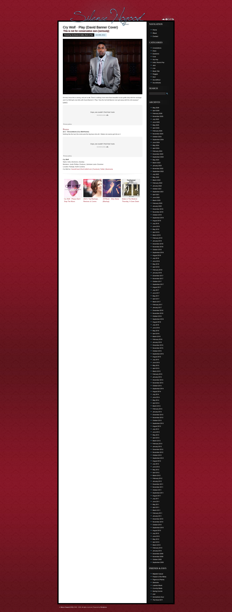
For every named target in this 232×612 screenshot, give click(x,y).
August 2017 (157, 287)
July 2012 (156, 464)
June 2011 (156, 501)
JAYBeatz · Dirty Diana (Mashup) (111, 200)
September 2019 (158, 218)
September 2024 (158, 139)
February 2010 (157, 548)
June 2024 (156, 142)
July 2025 (156, 119)
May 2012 (156, 470)
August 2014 (157, 391)
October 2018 (157, 249)
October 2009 (157, 559)
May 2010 (156, 539)
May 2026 (156, 108)
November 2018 (158, 247)
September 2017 (158, 284)
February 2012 (157, 478)
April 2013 (156, 438)
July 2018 (156, 258)
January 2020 (157, 206)
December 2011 (158, 484)
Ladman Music (157, 585)
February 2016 (157, 339)
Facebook (96, 169)
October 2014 (157, 386)
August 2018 (157, 255)
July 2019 (156, 223)
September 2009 (158, 562)
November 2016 (158, 313)
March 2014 (156, 406)
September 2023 (158, 157)
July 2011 (156, 498)
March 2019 (156, 235)
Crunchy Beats (157, 588)
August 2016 (157, 322)
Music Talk (156, 71)
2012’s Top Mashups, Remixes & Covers (90, 200)
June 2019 (156, 226)
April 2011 (156, 507)
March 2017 (156, 302)
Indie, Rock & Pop (87, 35)
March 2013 (156, 441)
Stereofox (156, 582)
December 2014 (158, 380)
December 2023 (158, 154)
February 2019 (157, 238)
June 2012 (156, 467)
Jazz (154, 65)
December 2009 (158, 554)
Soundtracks (157, 83)
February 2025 (157, 131)
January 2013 (157, 446)
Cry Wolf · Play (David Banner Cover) (90, 27)
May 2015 (156, 365)
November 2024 (158, 134)
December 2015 (158, 345)
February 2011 (157, 513)
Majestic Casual (158, 574)
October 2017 (157, 281)
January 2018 (157, 273)
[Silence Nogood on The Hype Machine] (166, 19)
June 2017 (156, 293)
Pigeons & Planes (158, 579)
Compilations (157, 48)
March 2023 (156, 163)
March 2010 (156, 545)
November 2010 (158, 522)
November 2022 (158, 168)
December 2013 (158, 415)
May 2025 (156, 125)
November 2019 (158, 212)
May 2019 (156, 229)
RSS (72, 607)
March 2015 (156, 371)
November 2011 (158, 487)
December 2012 (158, 449)
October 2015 (157, 351)
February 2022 (157, 183)
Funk (154, 57)
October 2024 (157, 137)
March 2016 (156, 336)
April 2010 (156, 542)
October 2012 (157, 455)
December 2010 (158, 519)
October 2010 (157, 525)
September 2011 (158, 493)
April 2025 (156, 128)
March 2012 (156, 475)
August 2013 (157, 426)
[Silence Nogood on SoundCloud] (163, 19)
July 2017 (156, 290)
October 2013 (157, 420)
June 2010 (156, 536)
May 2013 (156, 435)
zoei (154, 594)
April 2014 (156, 403)
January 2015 (157, 377)
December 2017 (158, 276)
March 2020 (156, 200)
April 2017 (156, 299)
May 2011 (156, 504)
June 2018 (156, 261)
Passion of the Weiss (159, 577)
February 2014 (157, 409)
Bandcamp (109, 169)
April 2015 (156, 368)
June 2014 (156, 397)
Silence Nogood (65, 607)
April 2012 (156, 472)
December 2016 (158, 310)
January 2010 (157, 551)
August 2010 (157, 530)
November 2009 (158, 556)
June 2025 (156, 122)
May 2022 (156, 177)
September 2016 (158, 319)
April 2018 (156, 267)
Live (154, 68)
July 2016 (156, 325)
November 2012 (158, 452)
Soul (154, 77)
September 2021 (158, 192)
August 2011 (157, 496)
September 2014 (158, 388)
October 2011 (157, 490)
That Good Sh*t (158, 600)
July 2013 (156, 429)
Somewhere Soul (158, 597)
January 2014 (157, 412)
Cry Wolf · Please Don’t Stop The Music (72, 200)
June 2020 (156, 197)
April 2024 (156, 148)
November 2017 (158, 278)
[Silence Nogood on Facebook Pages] (170, 19)
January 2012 (157, 481)
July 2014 (156, 394)
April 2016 (156, 333)
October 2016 (157, 316)
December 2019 (158, 209)
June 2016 (156, 328)
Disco (154, 51)
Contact (155, 36)
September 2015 (158, 354)
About (155, 33)
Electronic (156, 54)
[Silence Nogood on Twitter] (169, 19)
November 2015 (158, 348)
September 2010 (158, 527)
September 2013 (158, 423)
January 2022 (157, 186)
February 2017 (157, 304)
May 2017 (156, 296)
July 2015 (156, 359)
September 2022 (158, 171)
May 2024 (156, 145)
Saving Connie (157, 591)
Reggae (155, 74)
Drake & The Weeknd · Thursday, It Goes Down (130, 200)
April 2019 (156, 232)
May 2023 (156, 160)
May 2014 (156, 400)
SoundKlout (156, 80)
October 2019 (157, 215)
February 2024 (157, 151)
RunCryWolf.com (86, 169)
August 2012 (157, 461)
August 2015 (157, 357)
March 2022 (156, 180)
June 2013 (156, 432)
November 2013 (158, 417)
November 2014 (158, 383)
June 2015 (156, 362)
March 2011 (156, 510)
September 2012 (158, 458)
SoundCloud (75, 169)
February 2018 (157, 270)
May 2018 (156, 264)
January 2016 (157, 342)
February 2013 (157, 443)
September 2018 (158, 252)
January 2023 (157, 165)
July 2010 (156, 533)
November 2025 (158, 116)
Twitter (102, 169)
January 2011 (157, 516)
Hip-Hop (155, 59)
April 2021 (156, 194)
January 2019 (157, 241)
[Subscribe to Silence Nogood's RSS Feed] (173, 19)
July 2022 (156, 174)
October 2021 (157, 189)
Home (155, 30)
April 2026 (156, 110)
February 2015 (157, 374)
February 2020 (157, 203)
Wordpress (103, 607)
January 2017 (157, 307)
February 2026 (157, 113)
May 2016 (156, 331)
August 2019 (157, 220)
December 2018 (158, 244)
